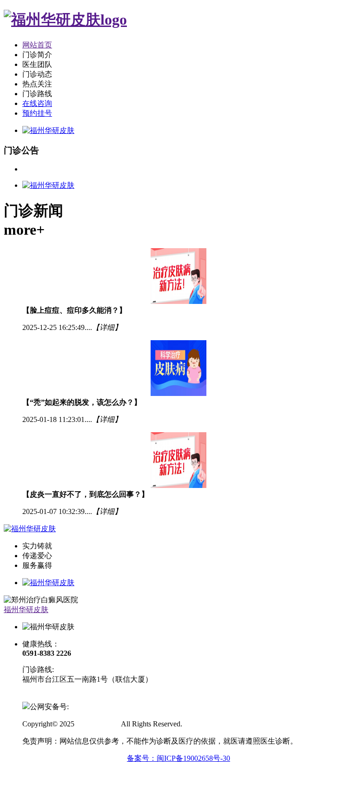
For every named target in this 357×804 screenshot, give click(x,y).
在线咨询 (37, 103)
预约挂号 (37, 113)
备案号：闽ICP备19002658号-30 (178, 758)
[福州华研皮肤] (65, 19)
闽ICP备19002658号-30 (59, 696)
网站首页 (37, 45)
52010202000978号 (98, 707)
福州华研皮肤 (26, 609)
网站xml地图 (204, 724)
